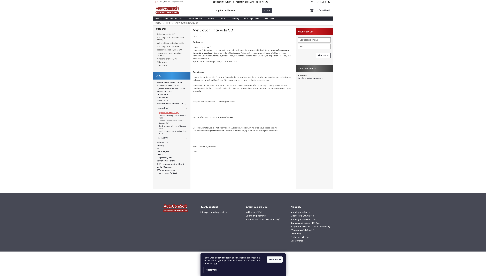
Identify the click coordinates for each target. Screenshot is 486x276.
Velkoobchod (162, 142)
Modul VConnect (164, 167)
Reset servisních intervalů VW (170, 103)
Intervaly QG (163, 108)
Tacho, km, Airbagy (300, 237)
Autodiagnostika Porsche (168, 46)
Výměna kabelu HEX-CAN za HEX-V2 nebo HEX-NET (171, 90)
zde (215, 263)
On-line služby (163, 94)
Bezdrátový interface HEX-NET (170, 83)
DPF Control (162, 65)
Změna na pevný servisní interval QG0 (172, 117)
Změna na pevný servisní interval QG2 (172, 127)
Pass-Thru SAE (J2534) (167, 173)
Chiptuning (162, 62)
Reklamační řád (253, 212)
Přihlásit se (323, 55)
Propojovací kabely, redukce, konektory (169, 54)
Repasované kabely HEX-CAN (169, 50)
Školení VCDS (162, 100)
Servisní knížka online (166, 161)
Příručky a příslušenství (167, 59)
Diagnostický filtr (164, 158)
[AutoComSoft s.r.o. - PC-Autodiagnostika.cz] (175, 208)
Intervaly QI (163, 138)
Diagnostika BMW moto (302, 215)
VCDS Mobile (162, 97)
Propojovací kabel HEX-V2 (168, 86)
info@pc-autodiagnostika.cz (310, 78)
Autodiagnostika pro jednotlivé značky (170, 38)
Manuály (160, 145)
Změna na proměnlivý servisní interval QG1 (171, 122)
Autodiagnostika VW (166, 34)
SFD (158, 148)
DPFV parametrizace (166, 170)
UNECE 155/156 (163, 151)
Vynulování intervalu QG (169, 113)
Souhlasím (275, 259)
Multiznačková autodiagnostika (170, 43)
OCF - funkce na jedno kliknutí (170, 164)
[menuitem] (158, 18)
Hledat (267, 10)
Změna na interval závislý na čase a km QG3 (173, 132)
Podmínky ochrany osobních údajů (252, 2)
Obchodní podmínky (222, 2)
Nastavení (211, 269)
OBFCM (160, 154)
